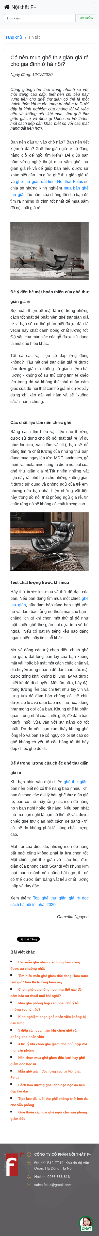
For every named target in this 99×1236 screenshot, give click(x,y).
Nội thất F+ (23, 7)
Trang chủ (13, 37)
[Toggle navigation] (88, 7)
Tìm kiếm (85, 18)
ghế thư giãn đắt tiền (35, 181)
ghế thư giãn (76, 782)
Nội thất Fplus (70, 181)
